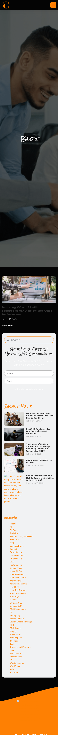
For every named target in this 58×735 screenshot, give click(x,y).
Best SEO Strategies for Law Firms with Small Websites (38, 431)
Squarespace (16, 637)
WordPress (15, 666)
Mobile (13, 600)
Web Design (15, 653)
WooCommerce (17, 663)
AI (11, 527)
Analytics (14, 533)
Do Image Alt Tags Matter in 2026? (39, 461)
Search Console (17, 619)
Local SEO (14, 587)
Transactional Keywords (20, 647)
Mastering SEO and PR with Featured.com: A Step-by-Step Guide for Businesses (27, 310)
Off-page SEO (16, 603)
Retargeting (15, 615)
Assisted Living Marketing (21, 536)
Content (13, 549)
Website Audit (16, 656)
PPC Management (18, 609)
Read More (7, 325)
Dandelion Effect (17, 555)
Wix (11, 660)
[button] (53, 5)
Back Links (14, 539)
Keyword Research (18, 584)
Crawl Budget (16, 552)
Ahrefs (13, 524)
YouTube (14, 672)
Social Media (15, 634)
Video (12, 650)
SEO (12, 625)
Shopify (13, 631)
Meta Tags (14, 596)
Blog (12, 543)
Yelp (12, 669)
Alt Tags (13, 530)
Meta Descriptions (18, 593)
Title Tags (14, 641)
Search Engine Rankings (21, 622)
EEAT (12, 562)
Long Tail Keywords (18, 590)
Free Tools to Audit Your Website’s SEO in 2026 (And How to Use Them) (39, 415)
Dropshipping (16, 558)
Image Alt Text (16, 571)
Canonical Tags (17, 546)
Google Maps (16, 568)
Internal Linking (17, 574)
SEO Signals (15, 628)
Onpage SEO (16, 606)
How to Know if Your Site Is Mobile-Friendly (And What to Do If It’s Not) (40, 478)
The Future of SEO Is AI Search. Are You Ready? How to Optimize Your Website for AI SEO (38, 447)
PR (11, 612)
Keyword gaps (16, 581)
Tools (12, 644)
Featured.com (16, 565)
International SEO (18, 577)
